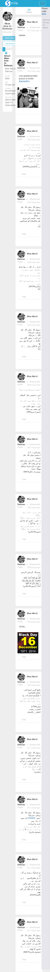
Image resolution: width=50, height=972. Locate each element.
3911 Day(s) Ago (33, 748)
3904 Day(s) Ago (33, 262)
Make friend (9, 38)
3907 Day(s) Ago (33, 448)
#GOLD (31, 818)
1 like (24, 479)
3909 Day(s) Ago (33, 622)
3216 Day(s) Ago (33, 71)
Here (44, 14)
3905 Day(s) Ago (33, 385)
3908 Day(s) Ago (33, 508)
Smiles (29, 10)
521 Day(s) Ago (33, 31)
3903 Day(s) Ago (33, 140)
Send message (12, 44)
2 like (24, 174)
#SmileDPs (24, 81)
